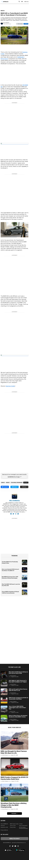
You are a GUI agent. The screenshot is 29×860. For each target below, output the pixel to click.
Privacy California (4, 830)
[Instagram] (16, 514)
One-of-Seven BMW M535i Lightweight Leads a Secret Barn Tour (17, 708)
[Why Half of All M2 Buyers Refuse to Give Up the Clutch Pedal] (4, 672)
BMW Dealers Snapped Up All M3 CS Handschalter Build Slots (18, 698)
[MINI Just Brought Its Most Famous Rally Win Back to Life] (4, 689)
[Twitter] (13, 514)
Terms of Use (13, 825)
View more (13, 813)
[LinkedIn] (18, 514)
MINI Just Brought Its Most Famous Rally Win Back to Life (18, 689)
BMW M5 (7, 482)
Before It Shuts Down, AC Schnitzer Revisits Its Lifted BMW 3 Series (18, 716)
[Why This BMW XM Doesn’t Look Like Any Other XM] (24, 583)
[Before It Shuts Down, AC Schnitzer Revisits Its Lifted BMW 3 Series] (4, 715)
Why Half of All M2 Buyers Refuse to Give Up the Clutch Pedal (18, 672)
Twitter (15, 486)
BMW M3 (3, 10)
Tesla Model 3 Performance (16, 482)
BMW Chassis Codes (14, 823)
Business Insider (10, 386)
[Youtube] (16, 846)
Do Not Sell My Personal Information (23, 828)
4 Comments (26, 23)
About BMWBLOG (4, 823)
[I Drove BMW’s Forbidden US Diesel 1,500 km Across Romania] (24, 590)
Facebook (5, 486)
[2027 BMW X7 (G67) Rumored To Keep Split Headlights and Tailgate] (4, 680)
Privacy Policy (13, 827)
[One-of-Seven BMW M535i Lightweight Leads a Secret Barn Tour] (4, 706)
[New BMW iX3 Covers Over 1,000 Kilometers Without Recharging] (24, 575)
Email (24, 486)
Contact (21, 823)
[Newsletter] (22, 1)
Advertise (3, 825)
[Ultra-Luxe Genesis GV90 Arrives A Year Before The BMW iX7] (24, 568)
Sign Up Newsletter (23, 825)
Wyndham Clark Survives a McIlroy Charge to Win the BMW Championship (14, 805)
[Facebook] (11, 514)
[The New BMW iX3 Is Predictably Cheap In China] (24, 560)
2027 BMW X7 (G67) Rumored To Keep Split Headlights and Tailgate (18, 681)
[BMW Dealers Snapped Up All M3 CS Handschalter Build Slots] (4, 697)
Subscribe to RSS (4, 827)
